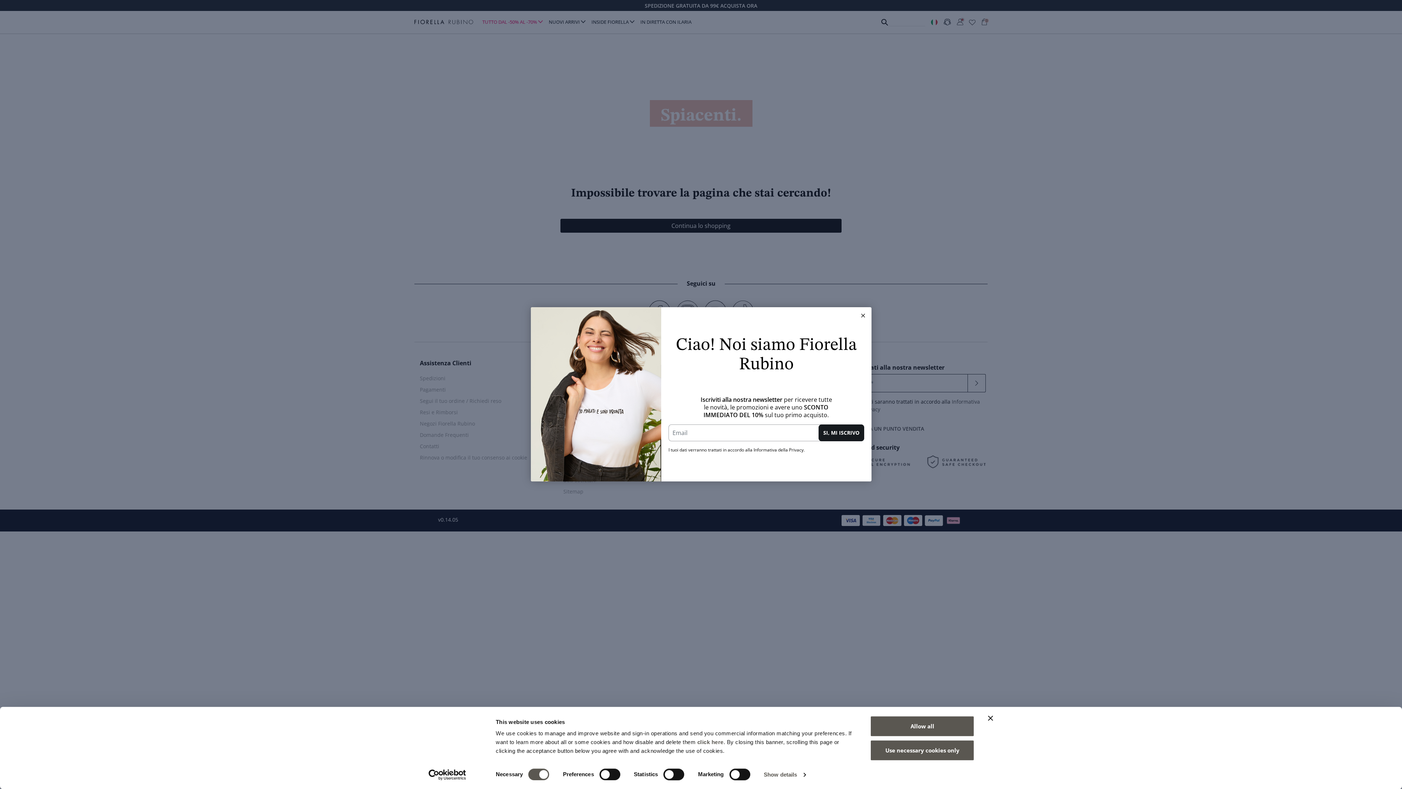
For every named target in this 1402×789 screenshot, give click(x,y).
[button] (863, 316)
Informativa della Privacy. (779, 450)
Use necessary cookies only (922, 750)
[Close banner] (990, 718)
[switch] (610, 774)
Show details (780, 774)
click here (710, 742)
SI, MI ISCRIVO (841, 432)
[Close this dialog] (863, 316)
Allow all (922, 726)
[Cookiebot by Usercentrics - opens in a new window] (447, 774)
